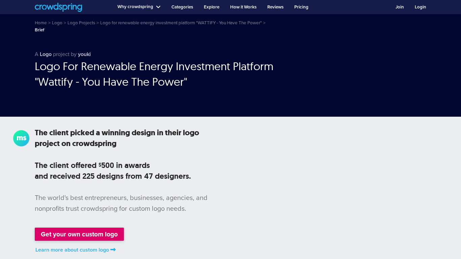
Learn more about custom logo (72, 250)
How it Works (243, 7)
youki (84, 54)
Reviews (275, 7)
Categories (182, 7)
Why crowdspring (135, 6)
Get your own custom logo (79, 234)
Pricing (301, 7)
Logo (46, 54)
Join (400, 7)
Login (420, 7)
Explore (211, 7)
